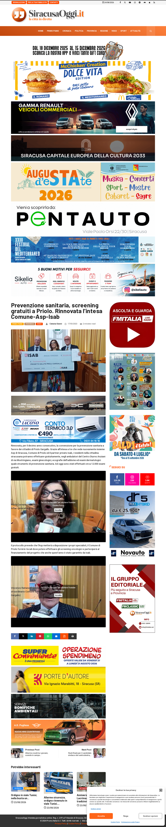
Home (40, 31)
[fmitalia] (83, 249)
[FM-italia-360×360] (132, 324)
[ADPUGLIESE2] (58, 732)
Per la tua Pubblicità (37, 2)
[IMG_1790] (83, 218)
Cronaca (67, 31)
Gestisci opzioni (150, 816)
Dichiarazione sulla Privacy (130, 822)
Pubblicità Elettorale (129, 41)
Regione (104, 31)
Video (114, 31)
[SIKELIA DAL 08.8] (83, 280)
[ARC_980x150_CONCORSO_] (83, 49)
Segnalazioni (19, 2)
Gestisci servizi (96, 809)
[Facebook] (120, 2)
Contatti (54, 2)
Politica (79, 31)
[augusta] (83, 181)
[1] (132, 598)
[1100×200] (83, 148)
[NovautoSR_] (132, 525)
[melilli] (132, 381)
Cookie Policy (115, 822)
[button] (161, 790)
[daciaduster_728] (58, 405)
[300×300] (132, 437)
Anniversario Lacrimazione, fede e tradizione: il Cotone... (24, 798)
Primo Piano (53, 31)
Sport (123, 31)
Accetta (101, 816)
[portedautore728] (58, 679)
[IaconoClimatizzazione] (58, 429)
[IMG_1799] (58, 655)
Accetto (58, 510)
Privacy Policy (61, 824)
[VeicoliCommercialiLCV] (83, 117)
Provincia (92, 31)
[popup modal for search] (151, 31)
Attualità (135, 31)
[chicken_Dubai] (83, 80)
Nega (125, 816)
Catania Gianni (56, 324)
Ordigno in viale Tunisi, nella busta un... (57, 796)
